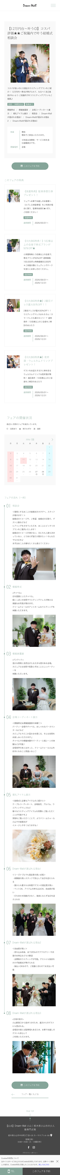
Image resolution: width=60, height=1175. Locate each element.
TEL (13, 1171)
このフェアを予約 (31, 166)
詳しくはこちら (44, 1164)
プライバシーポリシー (30, 1153)
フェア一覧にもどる (30, 1094)
